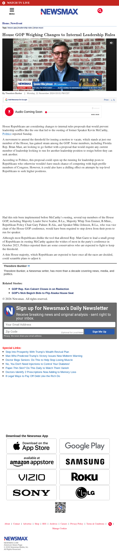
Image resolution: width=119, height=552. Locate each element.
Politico (7, 134)
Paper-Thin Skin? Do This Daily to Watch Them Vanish (37, 368)
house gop (12, 28)
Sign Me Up (99, 331)
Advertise (27, 523)
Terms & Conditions (95, 523)
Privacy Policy (76, 523)
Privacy (7, 336)
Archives (53, 523)
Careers (64, 523)
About (7, 523)
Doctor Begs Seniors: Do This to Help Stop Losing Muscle (39, 359)
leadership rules (25, 28)
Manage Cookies (59, 528)
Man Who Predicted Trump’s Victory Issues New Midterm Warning (44, 355)
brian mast (38, 28)
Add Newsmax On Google (17, 100)
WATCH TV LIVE (18, 2)
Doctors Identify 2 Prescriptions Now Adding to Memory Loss (41, 372)
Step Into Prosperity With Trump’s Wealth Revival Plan (37, 351)
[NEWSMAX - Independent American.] (59, 12)
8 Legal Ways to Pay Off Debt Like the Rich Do (33, 376)
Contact (16, 523)
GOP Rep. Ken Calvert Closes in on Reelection (40, 289)
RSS (44, 523)
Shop (37, 523)
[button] (100, 10)
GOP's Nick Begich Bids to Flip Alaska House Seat (43, 293)
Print (106, 100)
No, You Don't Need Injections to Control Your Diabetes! (38, 364)
